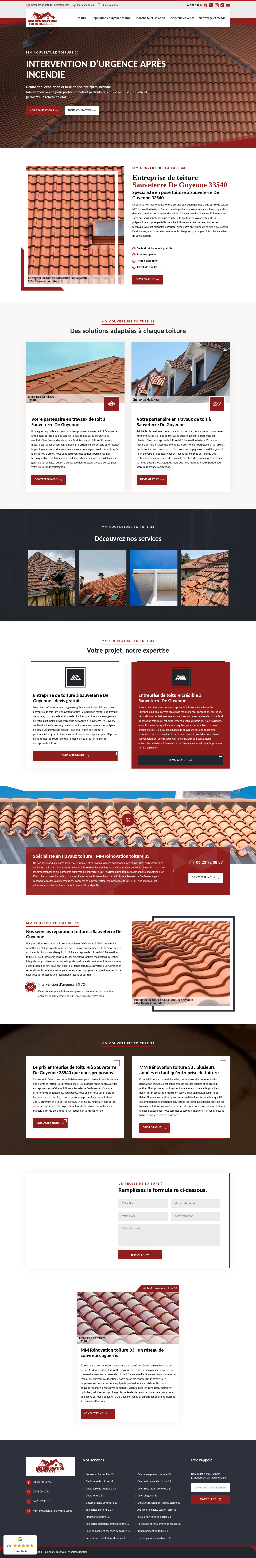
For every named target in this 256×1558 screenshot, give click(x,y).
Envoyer (138, 1254)
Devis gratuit (145, 279)
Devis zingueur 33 (147, 1495)
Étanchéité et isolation (150, 18)
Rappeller (208, 1499)
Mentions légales (77, 1552)
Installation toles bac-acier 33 (154, 1517)
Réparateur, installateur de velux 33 (106, 1538)
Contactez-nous (46, 479)
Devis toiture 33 (95, 1495)
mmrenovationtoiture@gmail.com (49, 5)
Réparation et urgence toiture (111, 18)
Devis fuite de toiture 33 (99, 1481)
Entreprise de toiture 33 (99, 1509)
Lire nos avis (20, 1551)
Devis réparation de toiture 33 (154, 1488)
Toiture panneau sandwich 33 (153, 1538)
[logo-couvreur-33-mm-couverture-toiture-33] (42, 18)
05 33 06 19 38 (85, 5)
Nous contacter (79, 110)
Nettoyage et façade (212, 18)
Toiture (82, 18)
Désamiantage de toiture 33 (101, 1503)
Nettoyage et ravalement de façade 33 (159, 1524)
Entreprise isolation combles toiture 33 (108, 1524)
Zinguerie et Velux (182, 18)
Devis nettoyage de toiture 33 (154, 1481)
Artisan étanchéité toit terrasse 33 (156, 1509)
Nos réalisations (42, 110)
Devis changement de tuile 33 (154, 1474)
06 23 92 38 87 (110, 5)
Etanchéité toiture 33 (98, 1517)
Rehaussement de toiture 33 (153, 1531)
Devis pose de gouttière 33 (101, 1488)
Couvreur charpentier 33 (100, 1474)
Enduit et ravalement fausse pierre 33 (158, 1503)
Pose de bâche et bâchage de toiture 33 (108, 1531)
